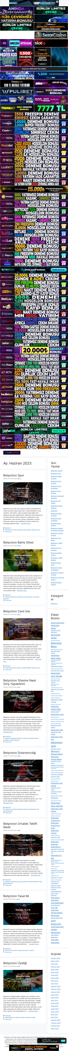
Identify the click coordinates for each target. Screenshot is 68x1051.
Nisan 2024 (55, 997)
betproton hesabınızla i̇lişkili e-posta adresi (57, 768)
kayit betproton (56, 922)
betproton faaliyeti (55, 717)
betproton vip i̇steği (55, 866)
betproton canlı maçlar (55, 678)
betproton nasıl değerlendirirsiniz (54, 798)
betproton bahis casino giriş (57, 649)
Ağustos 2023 (55, 1020)
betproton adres (55, 626)
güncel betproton (57, 918)
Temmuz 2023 (56, 1023)
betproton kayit (55, 776)
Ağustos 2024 (55, 986)
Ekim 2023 (54, 1014)
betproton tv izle (56, 856)
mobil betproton (57, 927)
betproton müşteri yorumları (57, 795)
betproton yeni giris (56, 877)
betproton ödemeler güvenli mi (13, 738)
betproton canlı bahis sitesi (56, 668)
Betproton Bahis (56, 645)
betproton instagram (57, 774)
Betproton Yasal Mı (16, 896)
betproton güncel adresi (56, 758)
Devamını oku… (26, 523)
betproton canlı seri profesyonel (55, 685)
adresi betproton (10, 1017)
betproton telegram (55, 843)
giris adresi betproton (55, 899)
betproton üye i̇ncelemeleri (55, 882)
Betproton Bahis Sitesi (18, 542)
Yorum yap (8, 531)
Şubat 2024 (55, 1003)
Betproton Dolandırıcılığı (19, 752)
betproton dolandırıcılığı (29, 809)
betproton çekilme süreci (56, 879)
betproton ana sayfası (55, 640)
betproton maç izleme (57, 784)
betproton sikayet (55, 831)
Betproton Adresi (56, 471)
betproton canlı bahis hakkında (13, 809)
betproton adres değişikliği (55, 631)
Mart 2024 (54, 1000)
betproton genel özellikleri (23, 667)
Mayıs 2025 (55, 969)
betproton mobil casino (55, 788)
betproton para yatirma (57, 804)
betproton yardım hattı (57, 870)
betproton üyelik (56, 885)
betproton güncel (56, 749)
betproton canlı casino (57, 670)
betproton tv (56, 847)
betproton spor (36, 529)
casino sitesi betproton (54, 894)
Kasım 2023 (55, 1012)
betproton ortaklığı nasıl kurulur (13, 881)
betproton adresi (55, 636)
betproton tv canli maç (57, 849)
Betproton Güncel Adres (57, 752)
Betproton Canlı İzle (16, 611)
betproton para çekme (11, 950)
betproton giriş (56, 744)
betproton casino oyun (55, 697)
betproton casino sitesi (56, 707)
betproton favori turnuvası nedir (57, 721)
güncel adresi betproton (56, 914)
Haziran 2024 (55, 992)
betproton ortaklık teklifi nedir (31, 881)
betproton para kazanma (56, 800)
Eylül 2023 (54, 1017)
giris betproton (57, 903)
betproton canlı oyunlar (55, 681)
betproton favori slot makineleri (57, 719)
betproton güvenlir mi (57, 765)
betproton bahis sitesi (11, 596)
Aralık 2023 (55, 1009)
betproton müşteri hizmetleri (56, 792)
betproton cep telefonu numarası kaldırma (56, 711)
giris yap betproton (55, 908)
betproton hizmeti (20, 1017)
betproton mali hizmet (55, 778)
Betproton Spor (13, 475)
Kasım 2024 (55, 978)
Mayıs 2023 (55, 1028)
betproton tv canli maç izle (57, 852)
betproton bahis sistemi (55, 652)
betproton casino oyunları (57, 701)
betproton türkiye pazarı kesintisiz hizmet (56, 861)
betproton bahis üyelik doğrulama (55, 661)
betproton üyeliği (30, 1017)
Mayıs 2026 (55, 961)
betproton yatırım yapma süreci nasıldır (57, 873)
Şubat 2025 (55, 972)
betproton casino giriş (55, 693)
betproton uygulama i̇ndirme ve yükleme (57, 863)
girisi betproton (55, 905)
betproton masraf (54, 781)
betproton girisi (35, 667)
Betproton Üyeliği (15, 963)
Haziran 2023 (55, 1026)
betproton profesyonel (55, 815)
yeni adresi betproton (54, 936)
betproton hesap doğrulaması (57, 770)
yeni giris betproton (55, 941)
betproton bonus (56, 666)
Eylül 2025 (54, 964)
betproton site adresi (55, 835)
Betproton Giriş (56, 473)
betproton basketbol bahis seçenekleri (56, 663)
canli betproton (56, 891)
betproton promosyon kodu (55, 825)
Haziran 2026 (55, 958)
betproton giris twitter (11, 529)
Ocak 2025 (54, 975)
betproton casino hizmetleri (56, 695)
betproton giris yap (57, 738)
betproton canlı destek (56, 674)
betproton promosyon (55, 819)
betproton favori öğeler (56, 723)
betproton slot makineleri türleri (57, 839)
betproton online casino (24, 529)
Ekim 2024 (54, 981)
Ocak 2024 (54, 1006)
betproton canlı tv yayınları (56, 687)
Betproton (8, 528)
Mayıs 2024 (55, 995)
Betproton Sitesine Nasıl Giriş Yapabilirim (19, 682)
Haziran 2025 (55, 967)
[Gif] (34, 189)
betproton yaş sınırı (55, 875)
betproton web (54, 868)
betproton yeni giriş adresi (25, 596)
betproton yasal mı (23, 950)
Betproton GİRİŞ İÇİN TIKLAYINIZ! (34, 69)
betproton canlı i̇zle (10, 667)
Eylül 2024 (54, 983)
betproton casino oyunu (56, 704)
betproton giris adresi (56, 726)
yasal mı (31, 950)
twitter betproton (14, 740)
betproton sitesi (55, 837)
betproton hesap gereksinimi (57, 772)
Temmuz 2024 (56, 989)
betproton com (57, 714)
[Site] (34, 115)
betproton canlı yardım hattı (57, 690)
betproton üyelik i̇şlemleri (56, 888)
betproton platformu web (56, 813)
